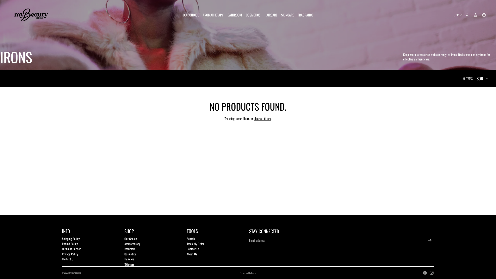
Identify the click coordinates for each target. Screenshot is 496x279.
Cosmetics (130, 254)
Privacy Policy (70, 254)
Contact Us (68, 259)
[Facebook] (425, 272)
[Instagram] (431, 272)
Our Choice (130, 238)
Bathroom (129, 248)
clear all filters (262, 118)
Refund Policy (70, 243)
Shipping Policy (71, 238)
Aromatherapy (132, 243)
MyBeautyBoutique (74, 272)
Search (191, 238)
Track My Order (195, 243)
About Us (192, 254)
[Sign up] (430, 240)
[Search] (467, 15)
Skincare (129, 264)
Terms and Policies (248, 273)
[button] (482, 78)
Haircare (129, 259)
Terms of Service (71, 248)
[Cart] (484, 15)
